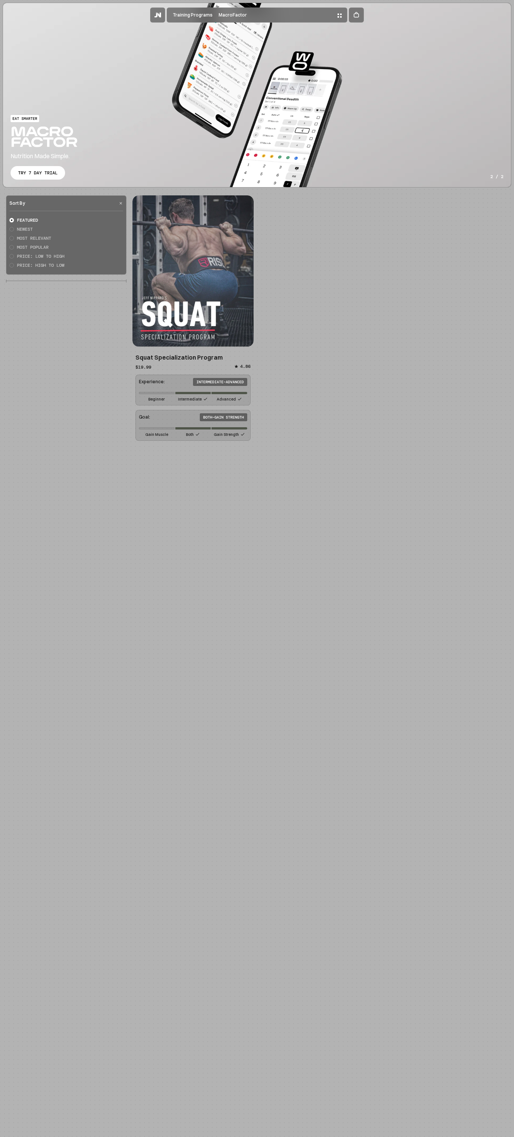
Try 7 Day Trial (38, 173)
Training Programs (193, 15)
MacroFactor (233, 15)
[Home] (157, 15)
